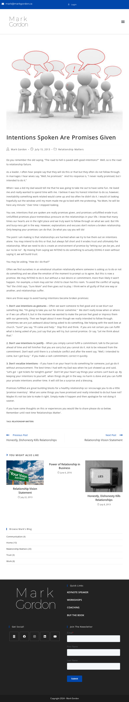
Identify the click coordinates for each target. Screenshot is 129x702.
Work (9, 561)
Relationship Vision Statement (25, 490)
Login (73, 5)
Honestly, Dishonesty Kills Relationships (104, 498)
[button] (123, 21)
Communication (14, 536)
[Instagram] (34, 636)
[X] (14, 636)
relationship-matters (23, 421)
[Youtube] (55, 636)
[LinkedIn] (44, 636)
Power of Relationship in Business (64, 466)
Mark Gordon (19, 149)
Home (9, 542)
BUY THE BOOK (75, 615)
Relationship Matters (71, 149)
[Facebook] (24, 636)
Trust (9, 554)
